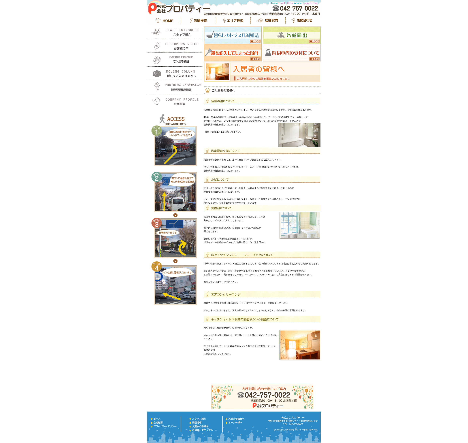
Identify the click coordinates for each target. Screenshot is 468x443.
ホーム (165, 419)
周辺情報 (202, 422)
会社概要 (175, 101)
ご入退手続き (202, 426)
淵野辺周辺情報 (175, 87)
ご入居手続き (175, 60)
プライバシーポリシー (165, 426)
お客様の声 (175, 46)
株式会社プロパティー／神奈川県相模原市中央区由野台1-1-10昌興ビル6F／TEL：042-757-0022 (294, 423)
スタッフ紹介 (175, 32)
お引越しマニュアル (175, 73)
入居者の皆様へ (239, 419)
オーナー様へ (239, 422)
